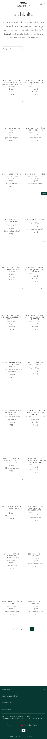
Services (6, 689)
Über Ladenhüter (10, 696)
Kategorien (7, 703)
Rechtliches (8, 710)
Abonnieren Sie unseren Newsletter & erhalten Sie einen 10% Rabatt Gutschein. (22, 717)
